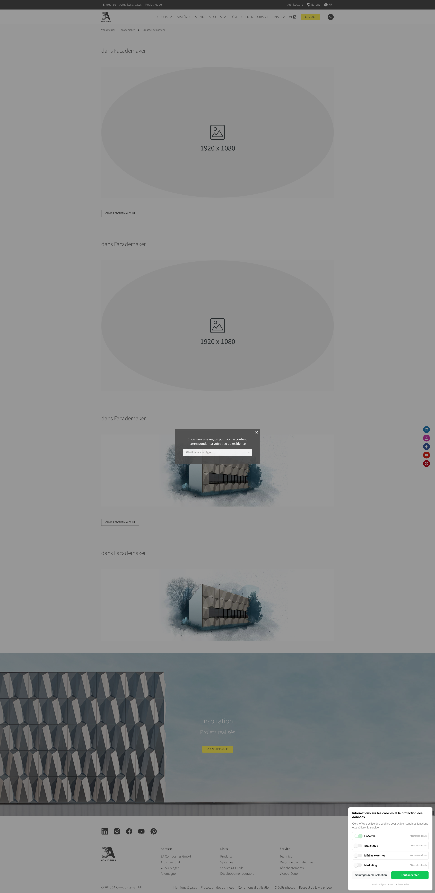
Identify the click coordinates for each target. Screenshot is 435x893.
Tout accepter (410, 875)
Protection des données (398, 884)
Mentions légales (379, 884)
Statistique (371, 845)
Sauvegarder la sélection (371, 875)
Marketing (370, 865)
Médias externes (374, 855)
